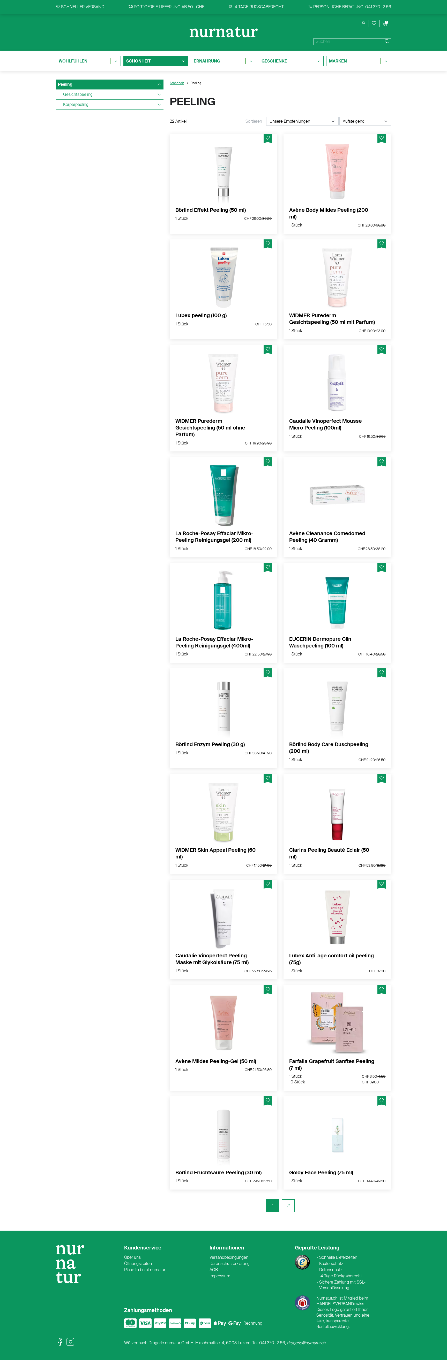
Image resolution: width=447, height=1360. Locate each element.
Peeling (65, 84)
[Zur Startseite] (72, 1266)
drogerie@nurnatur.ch (306, 1343)
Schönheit (177, 83)
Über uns (132, 1257)
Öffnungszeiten (138, 1263)
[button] (363, 23)
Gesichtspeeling (78, 94)
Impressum (220, 1276)
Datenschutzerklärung (230, 1263)
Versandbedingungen (229, 1257)
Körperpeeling (75, 104)
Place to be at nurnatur (144, 1269)
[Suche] (386, 41)
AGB (214, 1269)
